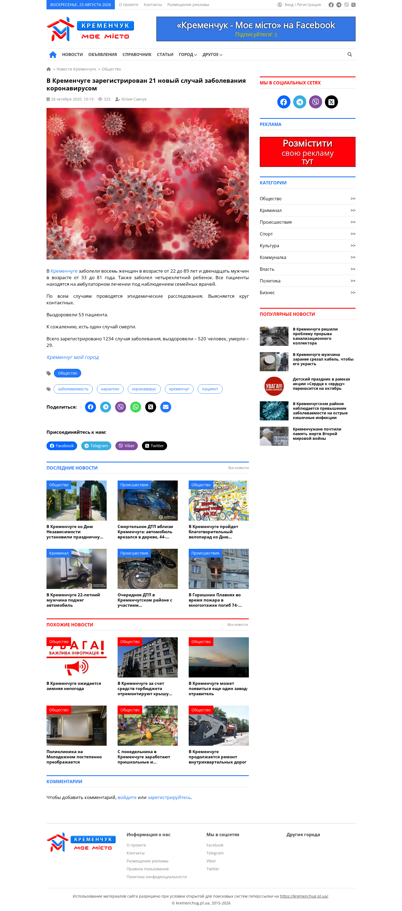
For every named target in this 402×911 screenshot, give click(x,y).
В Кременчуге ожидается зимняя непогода (73, 686)
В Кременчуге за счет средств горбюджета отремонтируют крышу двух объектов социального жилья (147, 688)
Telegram (215, 853)
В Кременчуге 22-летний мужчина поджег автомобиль (73, 600)
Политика (308, 281)
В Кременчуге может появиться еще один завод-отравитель (218, 688)
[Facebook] (90, 407)
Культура (308, 246)
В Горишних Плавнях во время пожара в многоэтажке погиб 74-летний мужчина (215, 600)
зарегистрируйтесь (169, 797)
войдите (127, 797)
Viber (211, 860)
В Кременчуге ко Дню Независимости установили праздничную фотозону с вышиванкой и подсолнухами (75, 531)
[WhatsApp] (135, 407)
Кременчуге (64, 271)
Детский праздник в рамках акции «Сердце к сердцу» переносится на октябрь (321, 384)
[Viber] (120, 407)
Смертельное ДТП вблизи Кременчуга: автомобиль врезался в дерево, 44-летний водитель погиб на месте (146, 531)
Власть (308, 269)
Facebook (214, 845)
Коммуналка (308, 257)
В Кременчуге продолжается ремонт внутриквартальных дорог (217, 757)
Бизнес (308, 293)
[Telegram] (105, 407)
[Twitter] (150, 407)
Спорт (308, 234)
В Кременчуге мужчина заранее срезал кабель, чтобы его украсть (323, 359)
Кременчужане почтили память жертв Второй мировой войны (317, 434)
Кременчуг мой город (72, 357)
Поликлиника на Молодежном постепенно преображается (74, 757)
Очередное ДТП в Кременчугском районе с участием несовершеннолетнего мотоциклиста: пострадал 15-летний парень (146, 600)
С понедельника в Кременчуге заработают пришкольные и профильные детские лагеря (144, 757)
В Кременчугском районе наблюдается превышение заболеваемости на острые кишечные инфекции (320, 410)
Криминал (59, 553)
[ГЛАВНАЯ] (53, 54)
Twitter (212, 868)
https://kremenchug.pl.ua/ (304, 896)
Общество (67, 373)
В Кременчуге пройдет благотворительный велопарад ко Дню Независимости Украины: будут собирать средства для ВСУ (217, 531)
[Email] (165, 407)
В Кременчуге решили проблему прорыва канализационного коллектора (315, 336)
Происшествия (134, 484)
